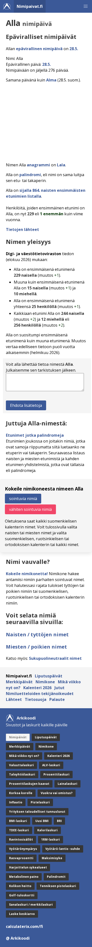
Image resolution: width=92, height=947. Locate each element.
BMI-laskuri (18, 821)
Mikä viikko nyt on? (24, 756)
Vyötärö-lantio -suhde (62, 849)
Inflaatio (15, 802)
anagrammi (38, 165)
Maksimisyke (52, 858)
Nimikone (45, 682)
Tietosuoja (35, 699)
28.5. (73, 48)
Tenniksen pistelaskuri (58, 886)
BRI (59, 821)
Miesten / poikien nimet (36, 646)
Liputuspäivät (48, 676)
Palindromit (56, 877)
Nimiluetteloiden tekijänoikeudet (40, 693)
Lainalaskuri (67, 784)
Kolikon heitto (20, 886)
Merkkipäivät (19, 682)
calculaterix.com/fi (24, 926)
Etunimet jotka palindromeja (35, 435)
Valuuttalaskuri (21, 765)
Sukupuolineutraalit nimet (55, 658)
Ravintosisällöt (21, 839)
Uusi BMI (42, 821)
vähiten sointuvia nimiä (30, 509)
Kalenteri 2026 (37, 687)
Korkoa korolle (20, 793)
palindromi (30, 174)
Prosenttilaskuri (56, 774)
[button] (85, 6)
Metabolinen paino (24, 877)
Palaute (57, 699)
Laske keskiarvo (22, 914)
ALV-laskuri (51, 765)
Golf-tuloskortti (21, 895)
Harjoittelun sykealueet (28, 867)
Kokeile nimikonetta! (27, 573)
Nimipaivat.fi (30, 6)
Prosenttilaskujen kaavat (29, 784)
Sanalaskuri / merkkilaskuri (31, 904)
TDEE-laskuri (19, 830)
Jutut (59, 687)
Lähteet (14, 699)
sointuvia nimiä (23, 498)
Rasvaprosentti (21, 858)
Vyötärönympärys (23, 849)
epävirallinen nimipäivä (39, 48)
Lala (61, 165)
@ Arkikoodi (18, 938)
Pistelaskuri (40, 802)
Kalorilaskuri (47, 830)
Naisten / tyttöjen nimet (37, 634)
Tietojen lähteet (22, 229)
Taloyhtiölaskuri (22, 774)
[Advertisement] (46, 121)
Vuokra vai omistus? (56, 793)
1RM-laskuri (50, 839)
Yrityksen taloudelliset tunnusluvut (37, 812)
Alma (51, 80)
